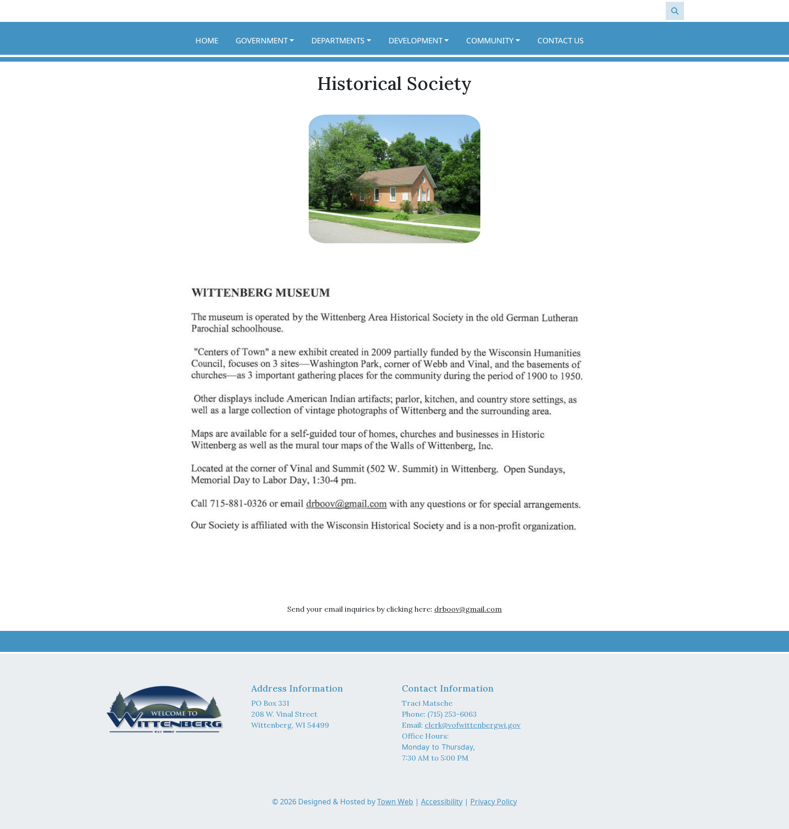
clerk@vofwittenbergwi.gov (473, 724)
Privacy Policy (493, 802)
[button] (270, 40)
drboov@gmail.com (468, 609)
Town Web (395, 802)
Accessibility (442, 802)
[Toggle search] (675, 11)
